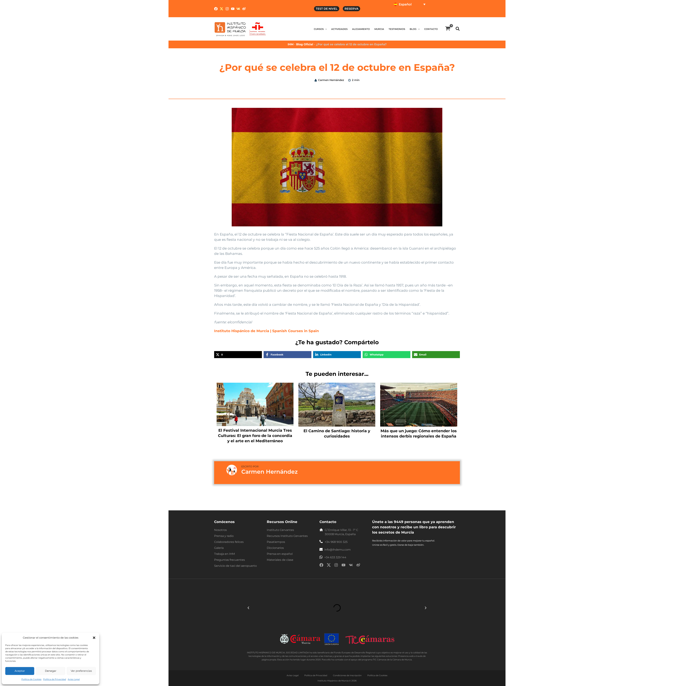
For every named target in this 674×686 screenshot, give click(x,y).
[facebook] (321, 565)
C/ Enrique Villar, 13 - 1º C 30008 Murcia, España (341, 532)
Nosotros (220, 530)
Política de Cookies (31, 679)
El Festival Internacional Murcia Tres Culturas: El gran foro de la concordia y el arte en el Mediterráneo (255, 435)
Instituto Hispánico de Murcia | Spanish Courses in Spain (266, 331)
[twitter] (329, 565)
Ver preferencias (81, 670)
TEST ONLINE (402, 13)
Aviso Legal (74, 679)
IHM (290, 44)
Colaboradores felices (229, 542)
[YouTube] (232, 9)
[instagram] (336, 565)
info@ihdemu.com (337, 549)
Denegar (50, 670)
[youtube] (343, 565)
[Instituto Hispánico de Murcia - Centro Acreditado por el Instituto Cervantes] (258, 29)
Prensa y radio (224, 536)
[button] (94, 637)
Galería (219, 548)
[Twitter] (221, 9)
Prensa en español (280, 554)
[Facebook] (216, 9)
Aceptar (20, 670)
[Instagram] (227, 9)
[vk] (351, 565)
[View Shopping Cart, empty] (448, 29)
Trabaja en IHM (224, 554)
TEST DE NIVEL (327, 8)
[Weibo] (244, 9)
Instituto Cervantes (280, 530)
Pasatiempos (276, 542)
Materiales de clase (280, 559)
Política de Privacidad (54, 679)
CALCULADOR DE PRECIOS (436, 13)
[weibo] (358, 565)
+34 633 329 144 (335, 557)
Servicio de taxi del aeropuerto (235, 565)
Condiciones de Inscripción (347, 675)
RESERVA (351, 8)
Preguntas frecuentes (229, 559)
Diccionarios (275, 548)
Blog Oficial (305, 44)
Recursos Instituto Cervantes (287, 536)
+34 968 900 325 (336, 542)
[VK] (238, 9)
